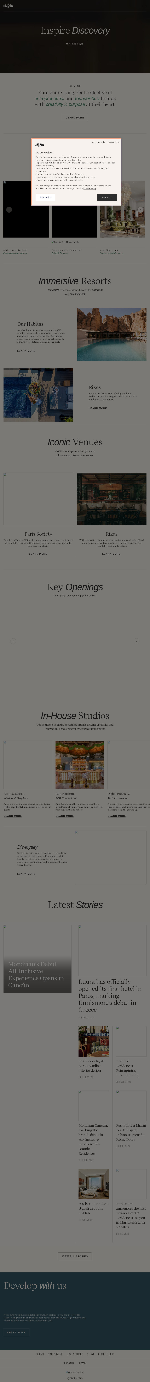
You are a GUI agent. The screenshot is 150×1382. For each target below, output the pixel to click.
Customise (45, 197)
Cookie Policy (89, 188)
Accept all (107, 197)
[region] (76, 172)
